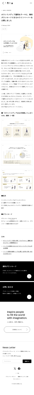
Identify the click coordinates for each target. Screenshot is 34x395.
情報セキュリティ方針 (23, 376)
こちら (12, 218)
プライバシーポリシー (11, 376)
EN (18, 373)
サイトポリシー (17, 379)
